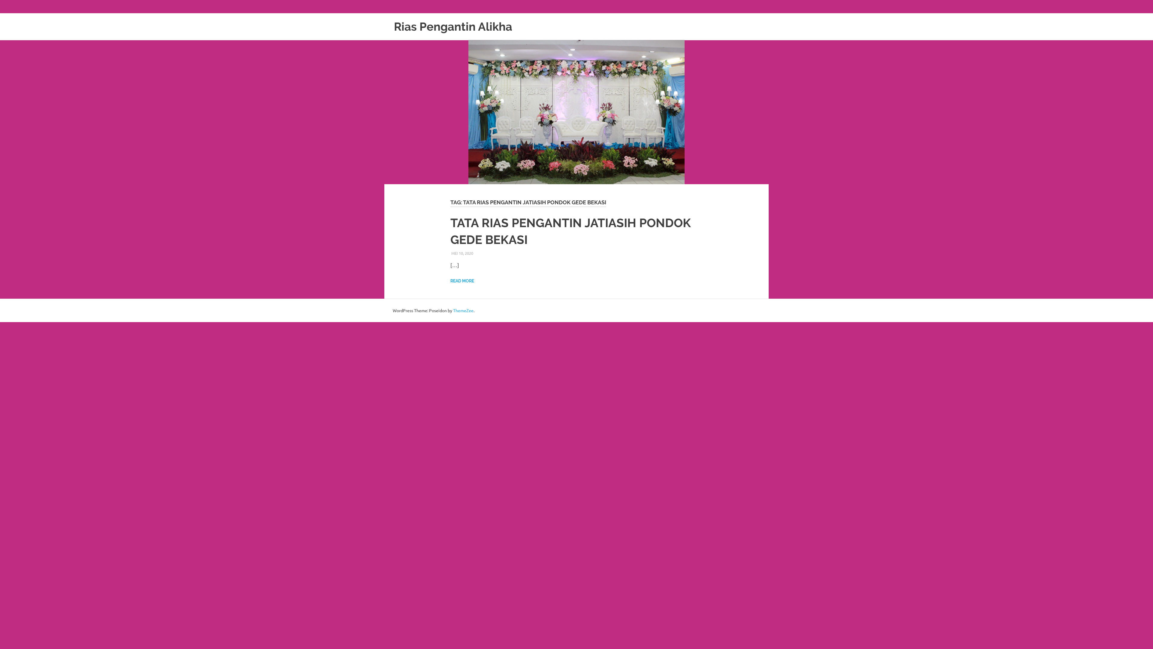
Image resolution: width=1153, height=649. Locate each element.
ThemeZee (463, 310)
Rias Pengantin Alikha (453, 26)
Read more (462, 281)
